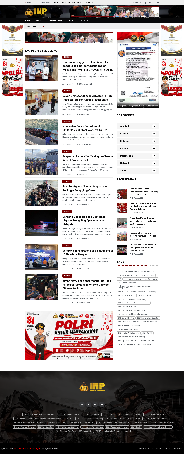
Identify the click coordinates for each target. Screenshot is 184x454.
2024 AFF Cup (123, 292)
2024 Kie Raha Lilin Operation (148, 318)
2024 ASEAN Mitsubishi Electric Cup (131, 299)
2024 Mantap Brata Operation (129, 325)
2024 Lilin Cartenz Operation (128, 322)
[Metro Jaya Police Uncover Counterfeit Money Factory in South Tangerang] (122, 222)
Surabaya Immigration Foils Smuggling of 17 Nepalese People (87, 252)
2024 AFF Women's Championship (143, 292)
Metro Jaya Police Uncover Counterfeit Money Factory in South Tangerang (143, 221)
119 (119, 279)
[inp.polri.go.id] (36, 11)
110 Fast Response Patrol (127, 275)
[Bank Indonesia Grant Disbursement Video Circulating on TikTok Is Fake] (122, 193)
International (55, 20)
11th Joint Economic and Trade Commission (140, 279)
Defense (124, 141)
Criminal (71, 20)
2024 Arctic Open (144, 295)
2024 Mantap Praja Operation (128, 333)
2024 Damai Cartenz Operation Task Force (133, 303)
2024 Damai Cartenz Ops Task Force (131, 310)
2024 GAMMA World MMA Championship (133, 314)
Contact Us (89, 3)
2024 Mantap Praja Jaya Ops (128, 329)
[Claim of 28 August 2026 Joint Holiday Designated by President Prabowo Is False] (122, 208)
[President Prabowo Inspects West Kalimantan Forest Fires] (122, 236)
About (63, 3)
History (71, 3)
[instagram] (154, 2)
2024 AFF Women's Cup (126, 295)
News (79, 3)
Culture (84, 20)
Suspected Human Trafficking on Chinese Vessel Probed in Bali (87, 158)
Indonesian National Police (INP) (27, 448)
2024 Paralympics (147, 341)
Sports (123, 170)
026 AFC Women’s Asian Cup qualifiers (135, 271)
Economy (125, 148)
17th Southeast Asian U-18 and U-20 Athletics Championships (135, 287)
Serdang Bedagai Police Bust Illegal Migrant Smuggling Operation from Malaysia (84, 220)
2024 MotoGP (147, 333)
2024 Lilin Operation (149, 322)
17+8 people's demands (127, 283)
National (39, 20)
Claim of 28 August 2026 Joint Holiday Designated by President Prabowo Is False (144, 206)
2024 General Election (126, 318)
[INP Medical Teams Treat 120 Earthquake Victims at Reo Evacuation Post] (122, 249)
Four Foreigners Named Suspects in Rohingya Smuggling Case (84, 188)
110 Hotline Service (147, 275)
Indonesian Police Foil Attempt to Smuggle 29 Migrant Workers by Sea (84, 128)
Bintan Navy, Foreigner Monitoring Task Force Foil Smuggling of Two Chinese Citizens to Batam (86, 284)
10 (154, 271)
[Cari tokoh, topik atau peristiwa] (158, 20)
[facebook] (145, 2)
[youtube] (158, 2)
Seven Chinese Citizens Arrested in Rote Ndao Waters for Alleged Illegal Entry (87, 97)
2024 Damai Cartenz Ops (127, 307)
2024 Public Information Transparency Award (134, 344)
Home (56, 3)
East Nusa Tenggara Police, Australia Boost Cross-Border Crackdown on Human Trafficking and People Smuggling (87, 65)
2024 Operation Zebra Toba (128, 341)
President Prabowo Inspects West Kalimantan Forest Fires (143, 234)
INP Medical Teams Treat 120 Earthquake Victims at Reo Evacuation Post (143, 248)
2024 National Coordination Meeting (131, 337)
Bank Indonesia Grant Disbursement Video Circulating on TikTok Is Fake (144, 192)
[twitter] (150, 2)
